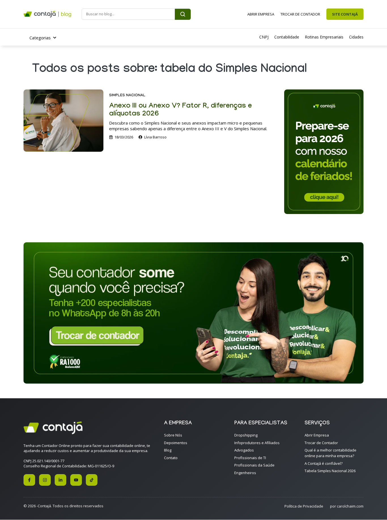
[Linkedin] (60, 480)
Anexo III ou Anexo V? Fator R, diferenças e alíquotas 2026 (180, 110)
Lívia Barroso (155, 137)
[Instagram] (45, 480)
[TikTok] (91, 480)
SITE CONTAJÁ (345, 14)
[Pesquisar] (183, 14)
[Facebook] (29, 480)
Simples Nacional (127, 95)
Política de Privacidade (303, 506)
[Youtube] (76, 480)
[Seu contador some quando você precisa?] (193, 382)
